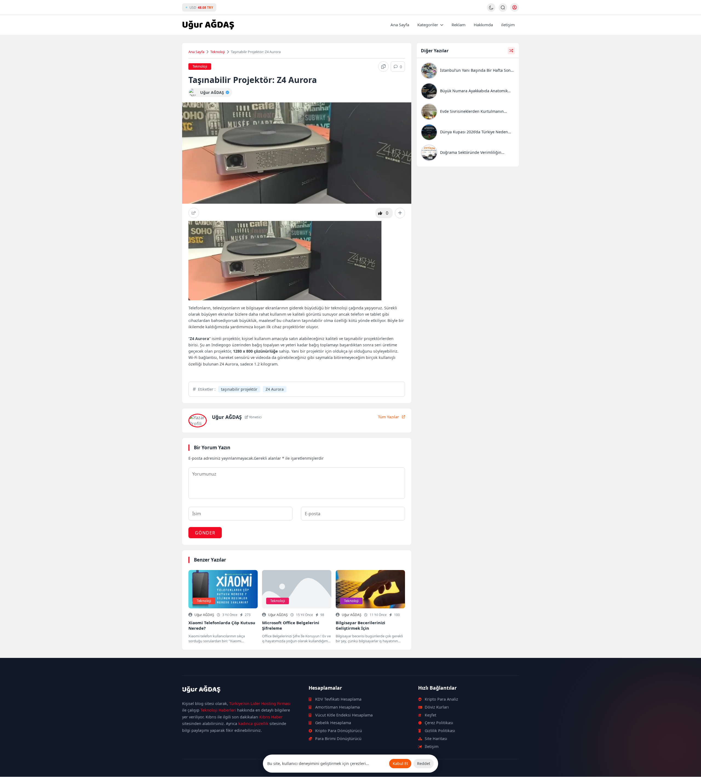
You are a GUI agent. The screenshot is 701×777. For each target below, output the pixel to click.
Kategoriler (427, 24)
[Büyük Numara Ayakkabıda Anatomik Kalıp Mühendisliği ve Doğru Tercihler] (468, 92)
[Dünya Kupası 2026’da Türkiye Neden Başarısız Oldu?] (468, 133)
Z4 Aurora (275, 389)
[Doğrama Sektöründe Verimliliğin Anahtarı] (468, 153)
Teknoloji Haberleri (218, 710)
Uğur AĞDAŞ (204, 614)
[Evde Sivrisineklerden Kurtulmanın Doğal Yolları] (468, 112)
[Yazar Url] (192, 92)
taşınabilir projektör (239, 389)
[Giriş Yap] (514, 7)
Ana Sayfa (399, 24)
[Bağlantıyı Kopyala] (383, 66)
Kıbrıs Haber (271, 717)
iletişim (508, 24)
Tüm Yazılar (388, 416)
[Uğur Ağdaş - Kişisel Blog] (208, 25)
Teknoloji (217, 51)
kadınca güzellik (253, 723)
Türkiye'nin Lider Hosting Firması (260, 703)
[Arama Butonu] (503, 7)
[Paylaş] (193, 213)
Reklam (459, 24)
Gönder (205, 533)
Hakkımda (483, 24)
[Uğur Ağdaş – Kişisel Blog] (238, 690)
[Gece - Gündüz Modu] (491, 10)
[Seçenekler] (400, 213)
